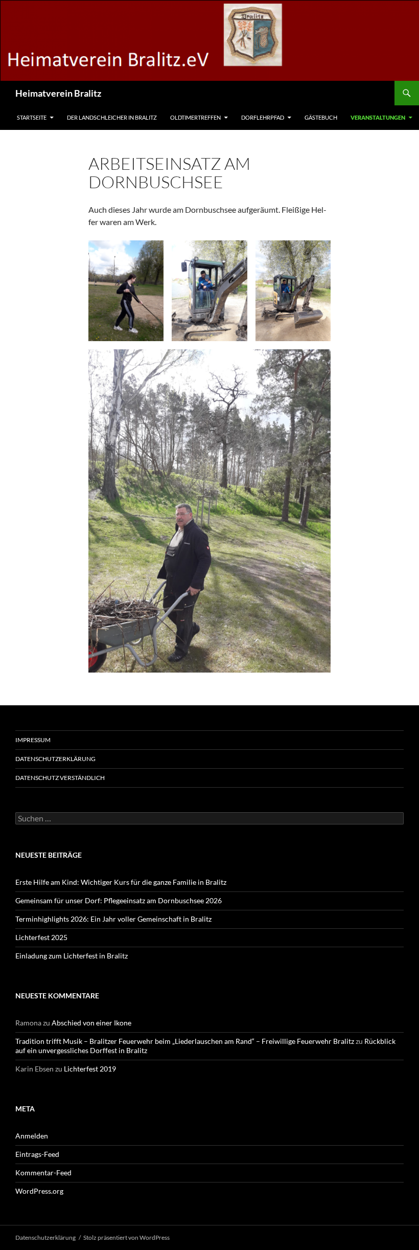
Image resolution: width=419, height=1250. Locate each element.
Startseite (31, 117)
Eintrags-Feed (37, 1154)
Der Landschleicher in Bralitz (112, 117)
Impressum (33, 740)
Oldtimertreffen (195, 117)
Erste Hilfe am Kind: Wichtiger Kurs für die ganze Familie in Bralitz (120, 882)
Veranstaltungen (378, 117)
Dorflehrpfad (262, 117)
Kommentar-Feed (43, 1172)
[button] (126, 290)
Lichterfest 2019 (90, 1068)
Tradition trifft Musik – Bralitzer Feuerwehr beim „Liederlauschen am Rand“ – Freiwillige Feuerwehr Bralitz (184, 1041)
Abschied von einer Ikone (91, 1022)
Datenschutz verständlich (60, 778)
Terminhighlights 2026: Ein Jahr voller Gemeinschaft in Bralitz (113, 918)
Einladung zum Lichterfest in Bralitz (71, 955)
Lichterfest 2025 (41, 937)
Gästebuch (321, 117)
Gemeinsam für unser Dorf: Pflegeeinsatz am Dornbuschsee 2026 (118, 900)
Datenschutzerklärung (55, 759)
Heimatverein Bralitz (58, 93)
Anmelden (31, 1135)
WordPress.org (39, 1191)
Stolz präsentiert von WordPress (126, 1237)
